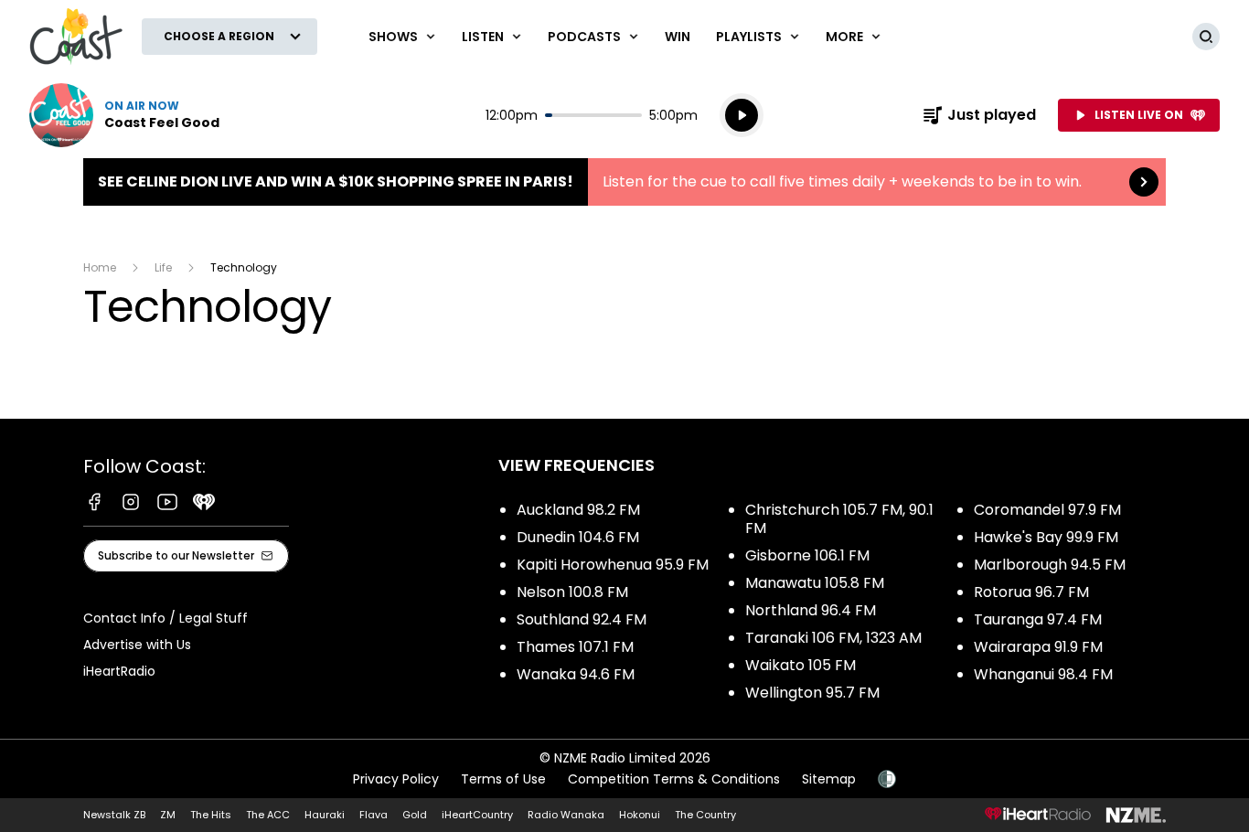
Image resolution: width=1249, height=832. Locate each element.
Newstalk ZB (114, 814)
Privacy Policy (396, 779)
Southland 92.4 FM (581, 619)
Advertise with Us (137, 644)
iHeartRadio (119, 671)
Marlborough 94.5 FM (1050, 564)
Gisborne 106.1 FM (807, 555)
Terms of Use (503, 779)
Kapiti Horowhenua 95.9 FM (613, 564)
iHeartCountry (477, 814)
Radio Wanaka (566, 814)
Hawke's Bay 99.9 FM (1046, 537)
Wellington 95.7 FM (812, 692)
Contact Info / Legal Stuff (165, 618)
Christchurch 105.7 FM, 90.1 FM (839, 519)
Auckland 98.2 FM (578, 509)
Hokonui (639, 814)
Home (99, 267)
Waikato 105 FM (800, 665)
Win (677, 36)
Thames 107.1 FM (575, 646)
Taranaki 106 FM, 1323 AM (833, 637)
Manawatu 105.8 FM (814, 582)
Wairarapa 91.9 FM (1038, 646)
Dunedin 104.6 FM (578, 537)
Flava (373, 814)
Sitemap (829, 779)
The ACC (268, 814)
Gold (414, 814)
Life (163, 267)
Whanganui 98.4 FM (1043, 674)
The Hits (210, 814)
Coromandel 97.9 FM (1047, 509)
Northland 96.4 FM (810, 610)
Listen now (124, 115)
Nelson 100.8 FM (572, 592)
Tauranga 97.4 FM (1038, 619)
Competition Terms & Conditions (674, 779)
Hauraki (324, 814)
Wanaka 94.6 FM (576, 674)
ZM (168, 814)
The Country (705, 814)
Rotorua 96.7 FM (1031, 592)
